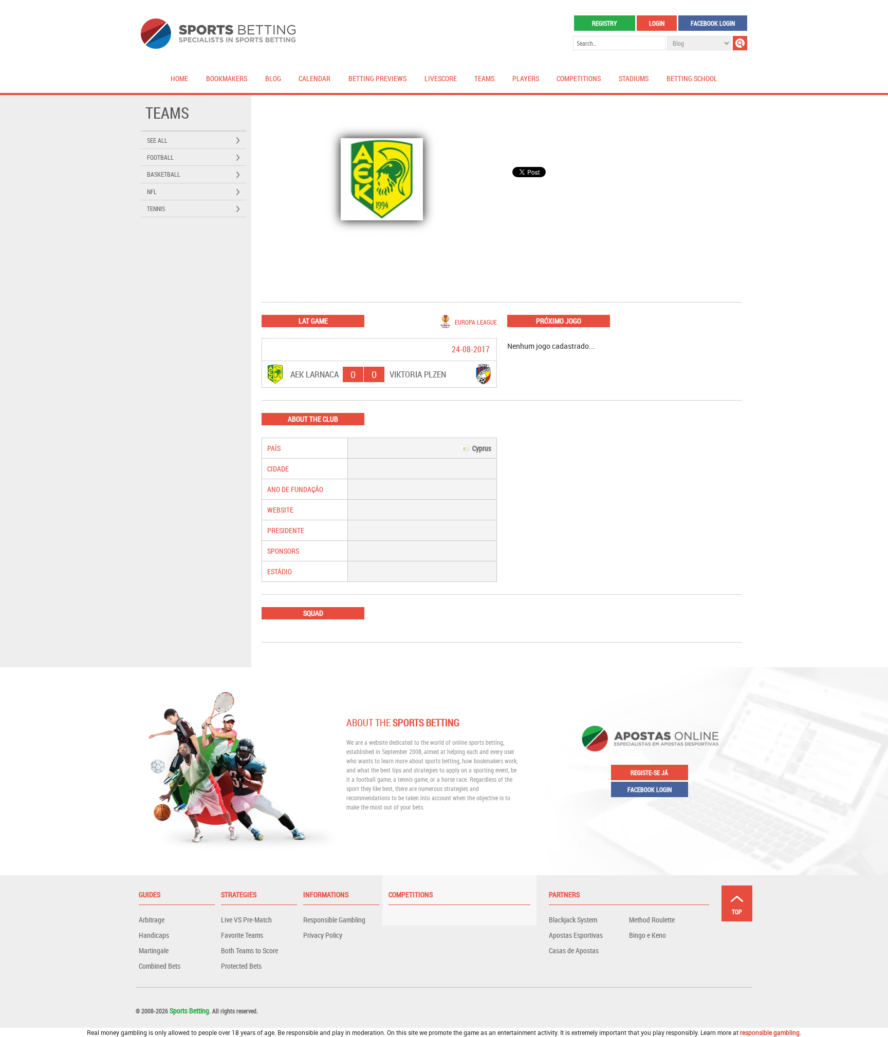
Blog (273, 78)
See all (157, 140)
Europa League (476, 322)
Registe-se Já (649, 772)
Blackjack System (573, 920)
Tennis (156, 208)
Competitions (579, 78)
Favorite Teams (242, 935)
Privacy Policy (322, 935)
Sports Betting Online (218, 33)
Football (160, 157)
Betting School (692, 78)
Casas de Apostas (574, 950)
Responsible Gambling (334, 920)
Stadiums (634, 78)
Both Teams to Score (249, 950)
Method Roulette (652, 920)
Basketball (163, 174)
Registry (604, 23)
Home (179, 78)
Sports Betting (189, 1010)
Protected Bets (241, 966)
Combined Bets (159, 966)
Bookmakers (226, 78)
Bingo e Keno (647, 935)
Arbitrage (151, 920)
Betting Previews (377, 78)
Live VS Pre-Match (246, 920)
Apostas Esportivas (576, 935)
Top (737, 912)
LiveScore (440, 78)
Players (525, 78)
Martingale (154, 950)
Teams (484, 78)
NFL (152, 191)
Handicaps (154, 935)
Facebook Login (713, 23)
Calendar (314, 78)
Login (656, 23)
